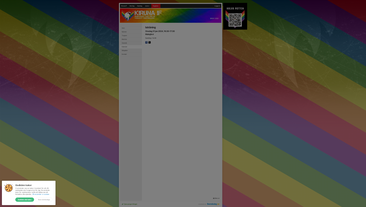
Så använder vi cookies (40, 194)
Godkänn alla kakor (24, 200)
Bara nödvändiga (44, 200)
